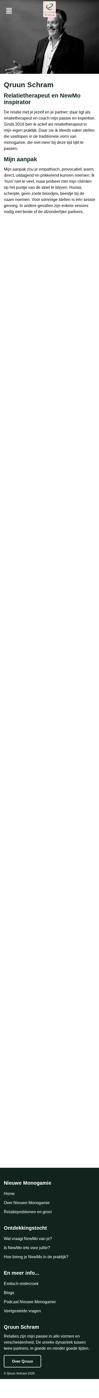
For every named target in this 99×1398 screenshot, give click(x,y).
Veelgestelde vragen (22, 1311)
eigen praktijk (24, 130)
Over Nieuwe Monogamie (27, 1203)
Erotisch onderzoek (21, 1283)
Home (9, 1193)
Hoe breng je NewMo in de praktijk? (36, 1257)
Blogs (9, 1293)
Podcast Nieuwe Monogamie (30, 1302)
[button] (10, 11)
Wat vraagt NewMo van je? (28, 1238)
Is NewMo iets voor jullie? (27, 1248)
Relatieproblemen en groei (28, 1212)
